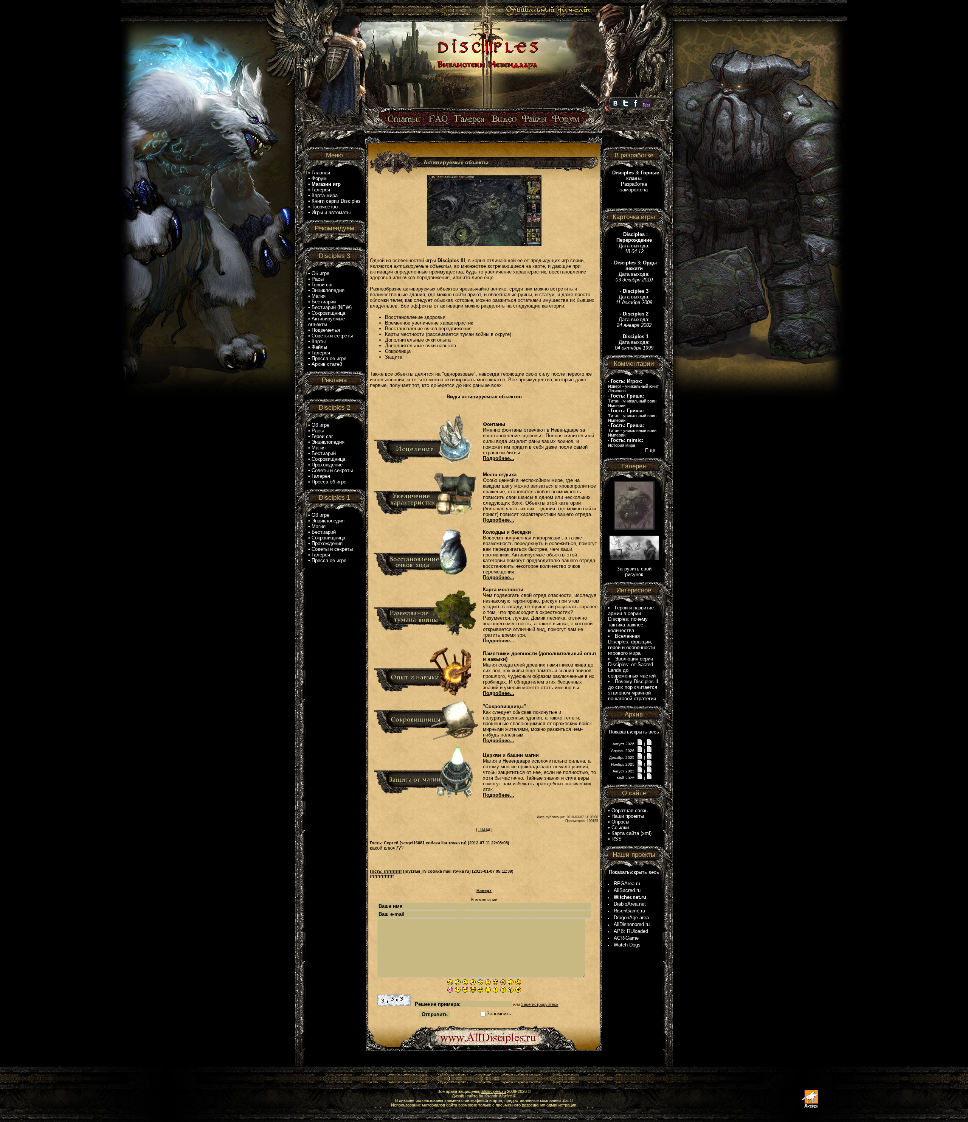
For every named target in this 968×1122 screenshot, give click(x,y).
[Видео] (503, 119)
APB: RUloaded (631, 931)
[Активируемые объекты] (484, 209)
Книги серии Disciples (336, 201)
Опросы (620, 822)
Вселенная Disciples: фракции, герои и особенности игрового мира (631, 644)
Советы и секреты (332, 336)
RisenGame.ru (629, 911)
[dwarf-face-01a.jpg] (634, 528)
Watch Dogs (627, 945)
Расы (318, 279)
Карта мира (325, 195)
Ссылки (620, 827)
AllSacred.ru (627, 890)
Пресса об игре (329, 358)
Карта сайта (625, 833)
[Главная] (487, 108)
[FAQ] (438, 119)
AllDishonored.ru (632, 924)
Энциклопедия (328, 290)
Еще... (652, 450)
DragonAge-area (631, 917)
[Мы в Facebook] (635, 106)
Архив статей (327, 364)
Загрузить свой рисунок (634, 571)
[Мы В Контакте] (615, 106)
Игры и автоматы (331, 212)
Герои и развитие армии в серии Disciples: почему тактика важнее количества (631, 619)
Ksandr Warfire (498, 1096)
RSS (616, 839)
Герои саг (322, 284)
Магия (319, 296)
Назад (484, 829)
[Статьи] (404, 119)
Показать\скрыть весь (634, 732)
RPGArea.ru (627, 883)
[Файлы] (534, 119)
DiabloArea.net (630, 904)
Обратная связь (629, 810)
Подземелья (326, 330)
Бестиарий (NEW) (332, 307)
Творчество (325, 207)
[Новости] (640, 743)
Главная (321, 173)
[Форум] (565, 119)
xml (646, 833)
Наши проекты (627, 816)
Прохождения (327, 543)
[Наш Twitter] (625, 106)
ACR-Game (626, 938)
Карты (319, 341)
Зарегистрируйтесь (539, 1004)
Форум (319, 178)
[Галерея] (470, 119)
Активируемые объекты (326, 321)
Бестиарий (324, 302)
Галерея (321, 190)
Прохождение (327, 465)
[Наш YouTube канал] (646, 106)
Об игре (320, 273)
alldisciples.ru (493, 1091)
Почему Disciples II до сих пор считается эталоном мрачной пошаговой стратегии (633, 690)
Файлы (319, 347)
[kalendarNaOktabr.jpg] (634, 558)
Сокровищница (328, 313)
